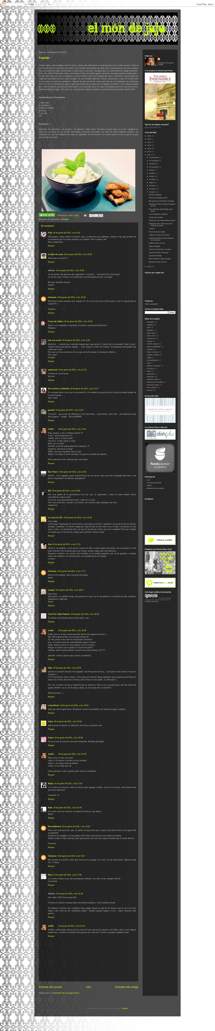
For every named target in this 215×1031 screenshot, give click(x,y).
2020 (149, 136)
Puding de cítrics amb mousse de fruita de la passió (160, 224)
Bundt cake (151, 333)
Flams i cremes (152, 352)
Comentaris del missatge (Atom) (65, 993)
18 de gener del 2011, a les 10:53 (78, 321)
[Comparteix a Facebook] (98, 215)
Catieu (51, 738)
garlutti (51, 410)
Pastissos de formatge (155, 382)
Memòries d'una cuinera (155, 488)
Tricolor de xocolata (156, 217)
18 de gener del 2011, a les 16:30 (78, 517)
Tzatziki (44, 57)
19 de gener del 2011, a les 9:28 (70, 856)
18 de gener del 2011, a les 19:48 (69, 738)
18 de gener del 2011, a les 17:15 (66, 544)
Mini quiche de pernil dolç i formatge (161, 201)
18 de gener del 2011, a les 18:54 (74, 705)
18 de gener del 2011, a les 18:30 (67, 668)
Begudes (150, 330)
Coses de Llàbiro (55, 321)
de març (152, 186)
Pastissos (150, 377)
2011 (149, 155)
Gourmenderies (152, 360)
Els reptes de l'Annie (154, 483)
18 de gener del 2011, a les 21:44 (67, 808)
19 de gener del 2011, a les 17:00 (67, 875)
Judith (51, 429)
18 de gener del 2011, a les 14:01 (72, 429)
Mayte (50, 783)
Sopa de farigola (154, 246)
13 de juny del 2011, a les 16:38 (69, 894)
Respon (51, 246)
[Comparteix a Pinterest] (101, 215)
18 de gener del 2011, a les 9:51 (66, 233)
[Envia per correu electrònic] (90, 215)
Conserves (151, 338)
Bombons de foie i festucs (158, 262)
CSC (148, 480)
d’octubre (152, 164)
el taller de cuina (55, 254)
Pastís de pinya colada (157, 232)
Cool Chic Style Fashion (59, 614)
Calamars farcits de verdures (159, 235)
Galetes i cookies (153, 355)
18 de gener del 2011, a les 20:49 (72, 754)
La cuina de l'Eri (55, 517)
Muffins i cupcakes (153, 366)
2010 (149, 266)
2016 (149, 139)
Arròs (149, 327)
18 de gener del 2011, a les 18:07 (69, 590)
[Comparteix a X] (96, 215)
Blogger (125, 1008)
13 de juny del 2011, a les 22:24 (71, 926)
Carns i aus (151, 336)
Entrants (150, 349)
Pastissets (150, 374)
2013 (149, 148)
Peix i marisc (151, 387)
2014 (149, 145)
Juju (148, 363)
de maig (152, 179)
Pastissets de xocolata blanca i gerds (162, 220)
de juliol (152, 173)
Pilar (50, 233)
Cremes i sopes (152, 344)
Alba (50, 668)
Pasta (149, 371)
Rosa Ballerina (54, 826)
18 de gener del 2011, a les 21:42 (68, 783)
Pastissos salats (153, 385)
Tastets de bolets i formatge (158, 252)
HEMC (149, 485)
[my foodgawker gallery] (160, 472)
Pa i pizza (150, 368)
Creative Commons (152, 601)
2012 (149, 151)
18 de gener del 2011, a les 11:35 (76, 340)
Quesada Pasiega (155, 255)
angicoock (52, 370)
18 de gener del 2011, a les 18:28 (72, 630)
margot (51, 590)
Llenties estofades (155, 195)
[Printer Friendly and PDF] (47, 215)
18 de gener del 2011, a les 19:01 (68, 721)
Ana (49, 544)
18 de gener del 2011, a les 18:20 (85, 614)
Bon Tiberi (52, 472)
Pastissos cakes (153, 379)
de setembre (154, 167)
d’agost (152, 170)
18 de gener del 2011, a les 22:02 (76, 826)
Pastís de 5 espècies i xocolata (160, 249)
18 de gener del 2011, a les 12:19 (72, 370)
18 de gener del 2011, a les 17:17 (71, 571)
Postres (149, 390)
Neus (50, 875)
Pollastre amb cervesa (157, 243)
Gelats (149, 357)
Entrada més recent (50, 987)
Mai (49, 491)
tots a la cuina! (54, 340)
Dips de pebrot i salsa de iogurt (160, 259)
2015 (149, 142)
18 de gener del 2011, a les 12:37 (84, 388)
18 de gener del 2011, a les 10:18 (71, 297)
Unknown (52, 297)
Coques (149, 341)
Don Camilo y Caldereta (58, 388)
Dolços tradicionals (153, 346)
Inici (88, 987)
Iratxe (50, 721)
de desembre (154, 157)
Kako (50, 808)
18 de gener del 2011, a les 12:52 (69, 410)
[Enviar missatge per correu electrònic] (85, 215)
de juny (152, 176)
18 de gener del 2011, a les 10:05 (70, 270)
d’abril (151, 182)
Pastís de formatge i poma (158, 198)
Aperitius (150, 325)
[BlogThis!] (93, 215)
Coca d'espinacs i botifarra (158, 214)
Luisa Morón (53, 705)
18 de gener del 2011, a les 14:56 (66, 491)
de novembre (154, 161)
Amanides (64, 219)
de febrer (152, 189)
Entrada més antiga (126, 987)
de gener (152, 192)
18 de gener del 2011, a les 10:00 (78, 254)
